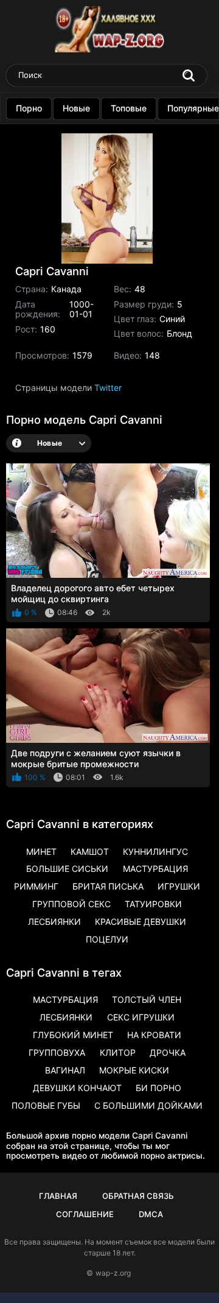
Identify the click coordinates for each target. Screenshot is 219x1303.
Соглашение (85, 1214)
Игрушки (179, 886)
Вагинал (65, 1070)
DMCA (151, 1214)
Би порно (158, 1088)
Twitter (108, 387)
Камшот (90, 851)
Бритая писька (108, 886)
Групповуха (57, 1052)
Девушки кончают (77, 1088)
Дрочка (168, 1052)
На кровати (154, 1035)
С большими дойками (148, 1105)
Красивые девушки (140, 921)
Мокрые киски (134, 1070)
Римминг (36, 886)
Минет (41, 851)
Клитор (118, 1052)
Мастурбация (155, 868)
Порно (29, 108)
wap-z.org (113, 1272)
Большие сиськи (67, 868)
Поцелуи (107, 939)
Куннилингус (155, 851)
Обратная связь (138, 1196)
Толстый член (146, 999)
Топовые (129, 108)
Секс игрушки (141, 1017)
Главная (58, 1196)
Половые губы (46, 1105)
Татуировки (153, 904)
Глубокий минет (73, 1035)
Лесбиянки (54, 921)
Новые (76, 108)
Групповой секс (71, 904)
